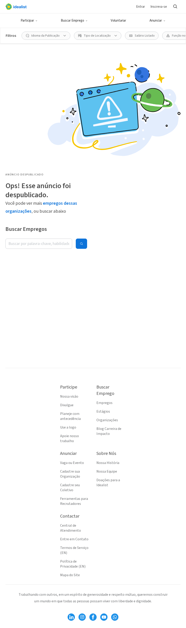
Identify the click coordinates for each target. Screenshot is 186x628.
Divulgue (66, 405)
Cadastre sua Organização (70, 474)
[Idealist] (16, 6)
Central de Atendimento (70, 528)
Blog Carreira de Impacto (108, 431)
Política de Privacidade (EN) (73, 564)
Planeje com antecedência (70, 416)
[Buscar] (175, 6)
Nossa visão (69, 396)
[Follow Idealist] (71, 617)
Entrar (140, 6)
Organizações (107, 420)
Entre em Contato (74, 539)
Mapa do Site (70, 575)
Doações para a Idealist (108, 483)
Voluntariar (118, 20)
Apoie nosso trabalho (69, 439)
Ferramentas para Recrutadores (74, 501)
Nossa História (107, 462)
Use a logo (68, 427)
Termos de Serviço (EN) (74, 550)
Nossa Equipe (106, 471)
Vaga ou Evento (72, 462)
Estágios (103, 411)
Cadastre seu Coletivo (70, 488)
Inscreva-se (158, 6)
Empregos (104, 402)
